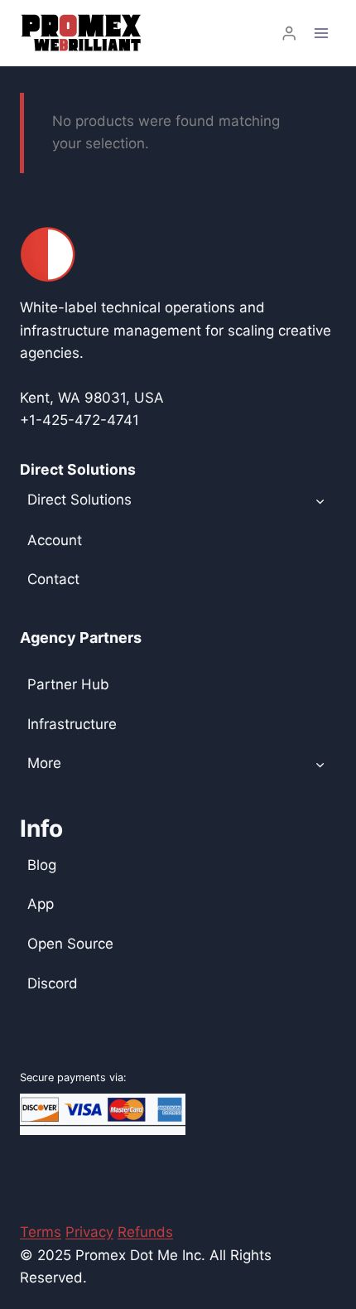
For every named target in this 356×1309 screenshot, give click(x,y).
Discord (52, 983)
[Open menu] (320, 33)
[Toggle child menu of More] (320, 764)
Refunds (145, 1232)
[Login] (289, 34)
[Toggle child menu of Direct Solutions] (320, 500)
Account (54, 540)
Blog (41, 865)
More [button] (44, 763)
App (40, 904)
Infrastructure (72, 724)
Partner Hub (68, 684)
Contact (53, 579)
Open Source (70, 943)
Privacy (89, 1232)
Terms (40, 1232)
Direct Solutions (79, 499)
